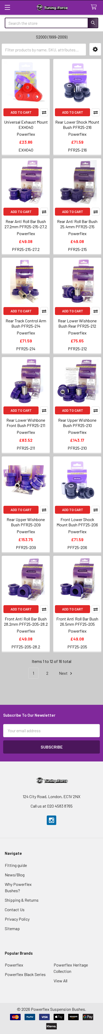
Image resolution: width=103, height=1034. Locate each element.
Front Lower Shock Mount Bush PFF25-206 (77, 522)
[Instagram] (51, 820)
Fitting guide (16, 865)
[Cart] (95, 7)
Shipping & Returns (22, 899)
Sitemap (12, 928)
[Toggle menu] (7, 7)
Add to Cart (21, 112)
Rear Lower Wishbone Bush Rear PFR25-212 (77, 323)
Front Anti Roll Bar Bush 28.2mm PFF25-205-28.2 (26, 621)
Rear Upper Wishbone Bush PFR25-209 (26, 522)
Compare (44, 112)
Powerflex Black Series (25, 974)
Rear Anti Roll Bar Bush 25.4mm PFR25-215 (77, 224)
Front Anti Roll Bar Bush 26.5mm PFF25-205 (77, 621)
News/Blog (15, 874)
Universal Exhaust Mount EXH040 (26, 124)
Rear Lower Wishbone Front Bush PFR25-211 (25, 423)
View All (60, 980)
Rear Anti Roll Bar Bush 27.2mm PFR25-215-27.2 (25, 224)
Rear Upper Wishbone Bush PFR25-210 (77, 423)
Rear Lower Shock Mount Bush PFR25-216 (77, 124)
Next (63, 673)
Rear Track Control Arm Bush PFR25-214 (26, 323)
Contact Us (15, 909)
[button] (95, 49)
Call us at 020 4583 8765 (52, 805)
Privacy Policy (17, 918)
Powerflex (14, 964)
